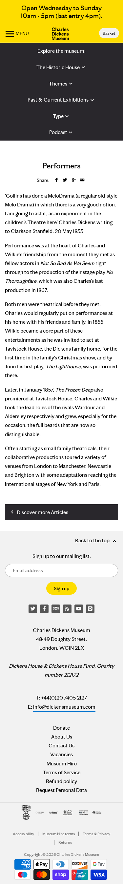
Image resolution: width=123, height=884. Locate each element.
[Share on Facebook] (56, 180)
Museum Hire (62, 763)
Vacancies (61, 754)
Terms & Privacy (96, 834)
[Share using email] (82, 180)
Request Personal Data (61, 790)
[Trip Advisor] (55, 609)
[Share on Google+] (74, 180)
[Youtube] (78, 609)
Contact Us (61, 745)
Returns (65, 842)
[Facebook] (44, 609)
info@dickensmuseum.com (64, 707)
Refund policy (61, 781)
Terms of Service (61, 772)
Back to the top (93, 540)
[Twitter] (33, 609)
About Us (61, 737)
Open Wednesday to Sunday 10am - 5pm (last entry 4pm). (61, 12)
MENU (22, 33)
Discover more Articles (42, 512)
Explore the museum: (61, 51)
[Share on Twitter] (65, 180)
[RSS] (67, 609)
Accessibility (23, 834)
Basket (109, 33)
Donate (61, 728)
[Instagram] (90, 609)
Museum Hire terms (58, 834)
